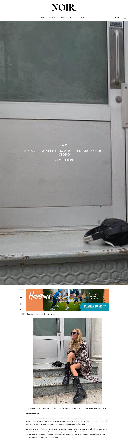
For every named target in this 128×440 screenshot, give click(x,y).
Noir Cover (52, 17)
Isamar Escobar (64, 160)
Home (42, 17)
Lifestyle (72, 17)
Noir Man (82, 17)
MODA (64, 145)
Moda (62, 17)
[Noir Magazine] (64, 7)
